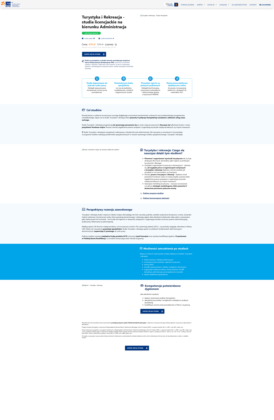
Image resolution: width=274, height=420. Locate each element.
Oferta (200, 5)
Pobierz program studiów (153, 193)
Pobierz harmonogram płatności (156, 198)
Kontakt (253, 5)
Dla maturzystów (239, 5)
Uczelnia (223, 5)
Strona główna (187, 5)
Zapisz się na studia (92, 54)
